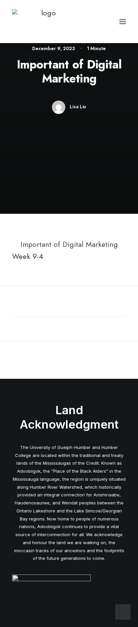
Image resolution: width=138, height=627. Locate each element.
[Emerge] (46, 21)
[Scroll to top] (123, 611)
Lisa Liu (78, 106)
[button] (122, 21)
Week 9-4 (27, 256)
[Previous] (35, 360)
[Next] (103, 360)
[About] (51, 589)
